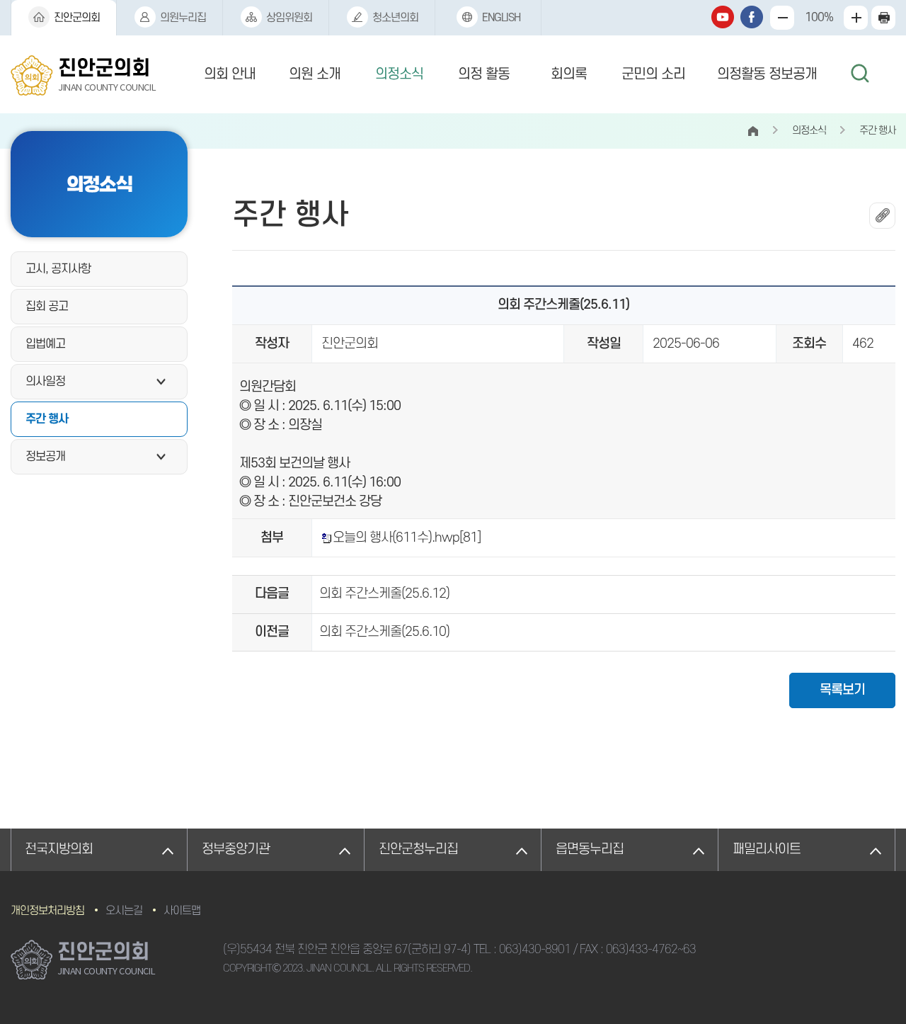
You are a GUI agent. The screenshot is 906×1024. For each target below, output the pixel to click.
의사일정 (45, 381)
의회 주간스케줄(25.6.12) (384, 593)
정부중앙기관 (236, 849)
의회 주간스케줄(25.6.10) (384, 632)
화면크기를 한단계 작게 (856, 18)
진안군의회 (77, 17)
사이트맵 (182, 910)
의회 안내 (230, 74)
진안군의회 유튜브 (722, 17)
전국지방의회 (59, 849)
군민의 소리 (653, 74)
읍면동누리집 (590, 849)
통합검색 (860, 74)
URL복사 (882, 216)
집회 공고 (46, 306)
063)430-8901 (534, 949)
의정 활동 (484, 74)
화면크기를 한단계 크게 (782, 18)
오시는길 (123, 910)
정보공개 (45, 456)
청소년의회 (395, 17)
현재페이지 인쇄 (883, 18)
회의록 (569, 74)
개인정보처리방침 (47, 910)
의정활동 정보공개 (767, 74)
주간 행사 (46, 419)
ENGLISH (501, 17)
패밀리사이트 (767, 849)
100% (819, 17)
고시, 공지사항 (58, 269)
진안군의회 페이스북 (751, 17)
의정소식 (399, 74)
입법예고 (45, 344)
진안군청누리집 (418, 849)
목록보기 (842, 690)
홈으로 (753, 131)
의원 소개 (314, 74)
